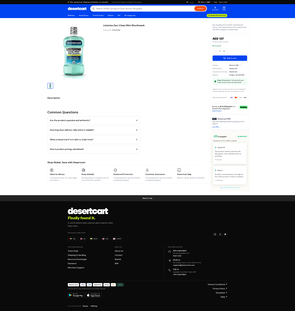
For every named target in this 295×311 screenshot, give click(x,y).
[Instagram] (215, 234)
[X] (220, 234)
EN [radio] (187, 2)
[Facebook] (225, 234)
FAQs (224, 297)
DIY (119, 15)
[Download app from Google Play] (76, 295)
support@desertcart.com (184, 265)
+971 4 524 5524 (179, 274)
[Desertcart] (77, 8)
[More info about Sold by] (240, 65)
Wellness (71, 15)
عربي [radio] (191, 2)
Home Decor (84, 15)
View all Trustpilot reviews (230, 187)
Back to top (147, 198)
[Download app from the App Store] (93, 295)
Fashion (111, 15)
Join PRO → (216, 127)
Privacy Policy (220, 288)
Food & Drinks (98, 15)
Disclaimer (221, 293)
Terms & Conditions (217, 284)
